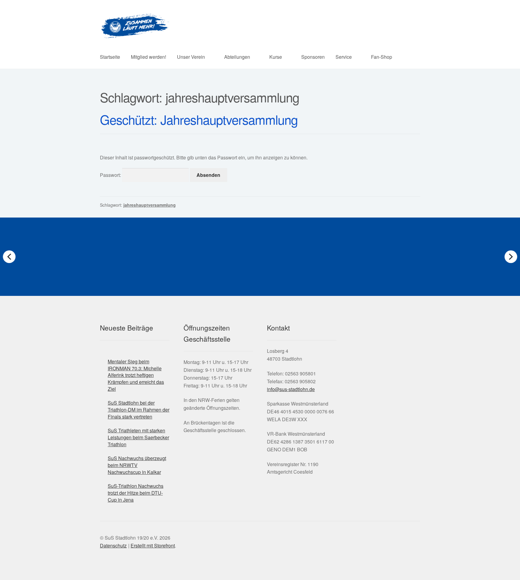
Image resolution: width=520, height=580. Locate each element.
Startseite (110, 56)
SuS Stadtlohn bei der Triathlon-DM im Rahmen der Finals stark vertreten (138, 409)
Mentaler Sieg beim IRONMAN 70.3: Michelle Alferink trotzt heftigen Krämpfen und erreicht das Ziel (136, 375)
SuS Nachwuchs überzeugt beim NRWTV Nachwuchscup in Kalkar (137, 465)
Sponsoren (313, 56)
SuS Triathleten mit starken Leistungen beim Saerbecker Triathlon (138, 437)
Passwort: (111, 174)
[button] (120, 257)
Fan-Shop (381, 56)
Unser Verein (191, 56)
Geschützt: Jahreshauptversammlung (199, 119)
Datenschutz (113, 545)
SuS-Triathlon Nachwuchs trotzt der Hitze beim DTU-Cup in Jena (135, 492)
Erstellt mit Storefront (153, 545)
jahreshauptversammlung (149, 205)
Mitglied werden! (148, 56)
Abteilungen (237, 56)
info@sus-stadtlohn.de (291, 389)
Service (344, 56)
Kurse (275, 56)
